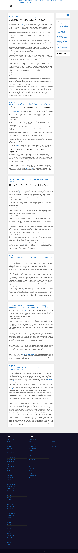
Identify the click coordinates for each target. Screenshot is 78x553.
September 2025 (11, 464)
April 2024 (9, 502)
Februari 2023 (10, 531)
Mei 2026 (9, 446)
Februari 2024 (10, 506)
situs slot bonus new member (28, 354)
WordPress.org (54, 446)
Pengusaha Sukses (44, 0)
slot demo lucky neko (23, 24)
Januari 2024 (10, 508)
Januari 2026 (10, 455)
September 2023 (11, 517)
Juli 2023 (9, 522)
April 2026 (9, 448)
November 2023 (11, 513)
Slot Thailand (28, 262)
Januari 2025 (10, 482)
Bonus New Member (33, 439)
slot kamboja (15, 388)
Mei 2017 (9, 544)
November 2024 (11, 486)
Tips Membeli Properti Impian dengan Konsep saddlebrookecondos (62, 46)
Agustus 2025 (10, 466)
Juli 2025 (9, 468)
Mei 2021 (9, 542)
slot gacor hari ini (29, 168)
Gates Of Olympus (33, 444)
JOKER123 (21, 2)
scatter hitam (32, 459)
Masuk (52, 439)
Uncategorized (12, 15)
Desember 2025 (11, 457)
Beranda (21, 0)
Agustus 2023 (10, 520)
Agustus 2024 (10, 493)
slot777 (23, 228)
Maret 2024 (10, 504)
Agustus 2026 (10, 439)
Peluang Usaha (28, 0)
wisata (30, 477)
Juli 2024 (9, 495)
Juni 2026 (9, 444)
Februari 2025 (10, 479)
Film (30, 441)
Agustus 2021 (10, 537)
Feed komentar (54, 444)
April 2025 (9, 475)
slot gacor (21, 191)
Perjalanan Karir (32, 455)
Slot (30, 464)
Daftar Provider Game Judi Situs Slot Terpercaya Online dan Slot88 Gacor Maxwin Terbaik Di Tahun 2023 (31, 307)
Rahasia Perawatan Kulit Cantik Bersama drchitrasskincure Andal (62, 36)
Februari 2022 (10, 535)
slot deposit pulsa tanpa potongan (25, 405)
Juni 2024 (9, 497)
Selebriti (31, 461)
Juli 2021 (9, 540)
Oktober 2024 (10, 488)
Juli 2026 (9, 441)
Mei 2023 (9, 526)
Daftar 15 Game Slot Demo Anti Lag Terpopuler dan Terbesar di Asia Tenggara (29, 368)
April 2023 (9, 528)
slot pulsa (39, 273)
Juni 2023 (9, 524)
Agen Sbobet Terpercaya (57, 0)
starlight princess (33, 473)
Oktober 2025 (10, 461)
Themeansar (49, 551)
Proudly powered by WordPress (32, 551)
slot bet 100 (31, 466)
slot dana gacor (24, 394)
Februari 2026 (10, 452)
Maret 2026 (10, 450)
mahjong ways (32, 446)
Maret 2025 (10, 477)
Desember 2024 (11, 484)
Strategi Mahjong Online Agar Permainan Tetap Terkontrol (62, 41)
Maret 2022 (10, 533)
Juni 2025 (9, 470)
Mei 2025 (9, 473)
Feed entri (53, 441)
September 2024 (11, 490)
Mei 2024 (9, 499)
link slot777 (16, 111)
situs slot (17, 145)
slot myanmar (25, 289)
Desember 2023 (11, 511)
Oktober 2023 (10, 515)
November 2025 (11, 459)
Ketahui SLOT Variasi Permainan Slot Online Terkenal (30, 17)
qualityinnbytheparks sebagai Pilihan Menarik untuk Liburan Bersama (62, 25)
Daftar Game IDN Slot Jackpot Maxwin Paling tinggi (29, 104)
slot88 (30, 470)
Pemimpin (36, 0)
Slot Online (28, 2)
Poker (30, 457)
